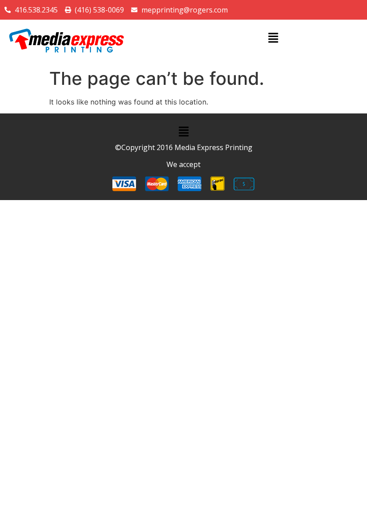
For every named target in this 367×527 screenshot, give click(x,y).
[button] (273, 38)
